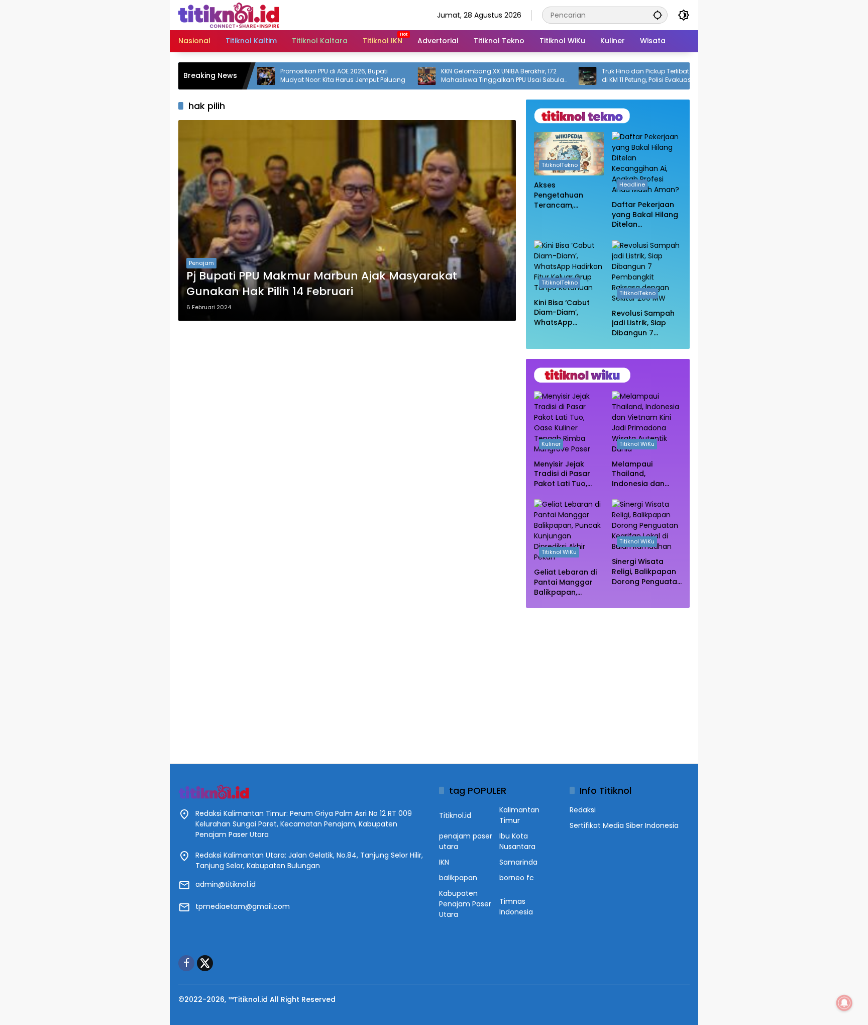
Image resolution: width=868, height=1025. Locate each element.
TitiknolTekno (559, 165)
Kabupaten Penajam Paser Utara (465, 903)
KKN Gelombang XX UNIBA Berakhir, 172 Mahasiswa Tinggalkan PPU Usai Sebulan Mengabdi (468, 75)
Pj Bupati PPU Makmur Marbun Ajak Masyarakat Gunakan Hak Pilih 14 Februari (321, 283)
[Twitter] (205, 963)
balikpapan (458, 878)
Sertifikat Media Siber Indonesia (624, 825)
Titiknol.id (455, 815)
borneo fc (516, 878)
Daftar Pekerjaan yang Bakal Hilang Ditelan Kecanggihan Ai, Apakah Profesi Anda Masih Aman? (645, 215)
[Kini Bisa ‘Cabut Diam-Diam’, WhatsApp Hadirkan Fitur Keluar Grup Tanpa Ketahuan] (569, 266)
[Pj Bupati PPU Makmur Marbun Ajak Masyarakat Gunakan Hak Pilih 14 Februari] (347, 220)
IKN (444, 862)
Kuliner (551, 444)
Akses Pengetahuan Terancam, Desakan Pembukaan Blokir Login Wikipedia (567, 195)
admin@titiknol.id (225, 884)
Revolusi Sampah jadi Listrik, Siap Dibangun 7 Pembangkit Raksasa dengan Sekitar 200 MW (643, 323)
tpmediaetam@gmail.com (242, 906)
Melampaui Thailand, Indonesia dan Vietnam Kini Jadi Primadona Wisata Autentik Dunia (646, 474)
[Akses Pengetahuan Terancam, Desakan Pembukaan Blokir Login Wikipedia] (569, 153)
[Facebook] (186, 963)
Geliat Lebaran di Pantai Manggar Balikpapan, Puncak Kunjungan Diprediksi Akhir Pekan (567, 582)
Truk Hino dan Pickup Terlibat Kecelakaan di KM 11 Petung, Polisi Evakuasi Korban (628, 75)
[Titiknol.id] (228, 15)
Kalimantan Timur (519, 815)
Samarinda (518, 862)
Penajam (201, 263)
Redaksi (583, 810)
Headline (632, 184)
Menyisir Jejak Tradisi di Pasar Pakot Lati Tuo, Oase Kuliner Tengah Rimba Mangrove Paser (564, 474)
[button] (657, 15)
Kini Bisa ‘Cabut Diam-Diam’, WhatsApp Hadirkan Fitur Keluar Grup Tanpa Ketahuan (565, 313)
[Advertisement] (608, 680)
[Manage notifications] (844, 1003)
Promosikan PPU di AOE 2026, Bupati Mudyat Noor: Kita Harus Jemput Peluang (306, 75)
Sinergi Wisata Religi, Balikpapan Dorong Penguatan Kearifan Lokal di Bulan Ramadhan (647, 572)
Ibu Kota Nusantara (517, 841)
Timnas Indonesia (516, 906)
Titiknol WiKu (637, 444)
